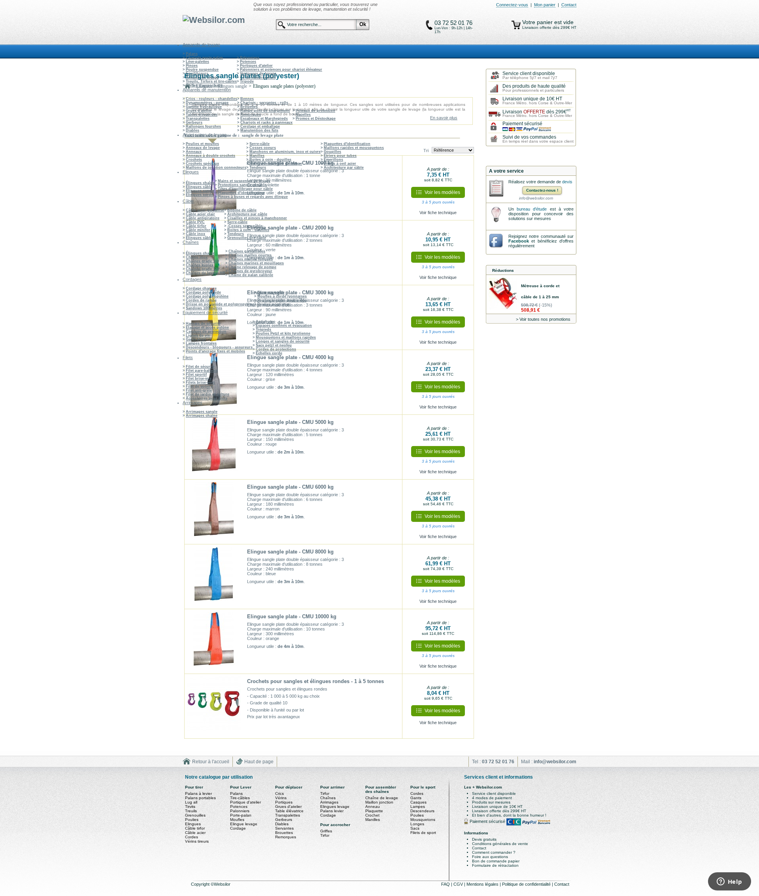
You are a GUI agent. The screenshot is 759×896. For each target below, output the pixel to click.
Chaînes (328, 798)
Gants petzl (196, 339)
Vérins (281, 798)
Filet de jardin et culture (207, 394)
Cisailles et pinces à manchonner (257, 218)
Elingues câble (199, 187)
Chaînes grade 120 (202, 269)
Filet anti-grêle (199, 390)
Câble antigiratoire (202, 218)
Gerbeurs (194, 122)
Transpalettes (198, 118)
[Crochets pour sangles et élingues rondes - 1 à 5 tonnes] (214, 706)
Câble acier (195, 832)
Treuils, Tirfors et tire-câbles (211, 81)
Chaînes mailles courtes (250, 255)
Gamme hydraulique (204, 107)
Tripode (247, 81)
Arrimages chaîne (201, 416)
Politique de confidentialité (527, 884)
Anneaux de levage (203, 148)
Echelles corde (269, 353)
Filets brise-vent (200, 382)
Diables (192, 130)
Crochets (194, 160)
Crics (279, 793)
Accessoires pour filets (206, 398)
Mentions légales (483, 884)
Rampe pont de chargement (265, 111)
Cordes (191, 837)
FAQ (446, 884)
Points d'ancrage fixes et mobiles (215, 351)
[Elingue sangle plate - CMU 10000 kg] (214, 641)
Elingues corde (199, 195)
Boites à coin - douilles (270, 160)
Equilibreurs (197, 73)
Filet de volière (199, 386)
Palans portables (200, 798)
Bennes (247, 99)
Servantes (284, 828)
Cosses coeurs (262, 148)
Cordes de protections (276, 349)
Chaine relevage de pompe (252, 267)
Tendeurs (257, 167)
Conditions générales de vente (500, 843)
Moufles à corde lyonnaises (282, 296)
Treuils (191, 811)
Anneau (372, 806)
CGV (458, 884)
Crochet (372, 815)
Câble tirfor (196, 226)
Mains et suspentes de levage (275, 164)
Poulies (191, 819)
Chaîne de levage (381, 798)
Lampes (417, 806)
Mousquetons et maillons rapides (286, 337)
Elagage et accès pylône (207, 327)
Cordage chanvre (201, 288)
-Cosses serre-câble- (245, 226)
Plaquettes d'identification (347, 144)
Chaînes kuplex (199, 265)
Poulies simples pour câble (281, 300)
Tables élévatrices (201, 115)
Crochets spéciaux (202, 164)
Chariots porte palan (204, 58)
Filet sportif (196, 374)
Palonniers (249, 58)
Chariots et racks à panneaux (266, 122)
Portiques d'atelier (256, 66)
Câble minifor (198, 230)
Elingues (193, 824)
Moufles (237, 819)
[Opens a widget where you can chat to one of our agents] (729, 882)
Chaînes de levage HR (205, 273)
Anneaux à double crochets (210, 156)
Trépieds (263, 329)
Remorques (250, 115)
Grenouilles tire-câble (246, 238)
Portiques (284, 802)
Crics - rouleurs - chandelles (211, 99)
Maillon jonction (379, 802)
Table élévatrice (289, 811)
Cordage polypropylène (207, 296)
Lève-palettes (197, 62)
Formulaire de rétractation (495, 865)
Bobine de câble (242, 210)
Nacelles (303, 115)
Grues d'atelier (199, 111)
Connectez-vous (512, 4)
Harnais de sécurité (203, 324)
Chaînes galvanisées (246, 251)
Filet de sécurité (200, 367)
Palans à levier (198, 793)
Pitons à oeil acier (340, 164)
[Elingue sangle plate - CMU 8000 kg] (214, 576)
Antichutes (265, 322)
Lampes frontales (201, 343)
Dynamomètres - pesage (207, 103)
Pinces (192, 66)
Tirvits (190, 806)
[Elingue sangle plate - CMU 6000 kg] (214, 512)
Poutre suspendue (202, 70)
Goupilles (332, 152)
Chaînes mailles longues (250, 259)
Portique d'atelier (245, 802)
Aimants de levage (202, 77)
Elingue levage (243, 824)
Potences (248, 62)
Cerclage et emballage (260, 126)
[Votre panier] (516, 25)
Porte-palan (240, 815)
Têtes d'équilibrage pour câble (245, 189)
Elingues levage (334, 806)
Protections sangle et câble (242, 185)
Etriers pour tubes (340, 156)
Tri (426, 150)
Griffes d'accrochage (204, 85)
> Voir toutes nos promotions (543, 319)
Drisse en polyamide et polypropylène (220, 304)
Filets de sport (423, 832)
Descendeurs (422, 811)
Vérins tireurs (197, 841)
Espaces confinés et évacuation (284, 326)
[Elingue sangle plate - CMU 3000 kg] (214, 317)
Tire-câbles (240, 798)
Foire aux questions (490, 857)
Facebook (518, 241)
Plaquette (374, 811)
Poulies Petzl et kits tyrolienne (283, 333)
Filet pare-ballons (201, 371)
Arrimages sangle (201, 412)
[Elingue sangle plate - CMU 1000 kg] (214, 188)
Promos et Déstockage (316, 118)
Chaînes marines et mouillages (256, 263)
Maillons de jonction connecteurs (216, 167)
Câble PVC (195, 222)
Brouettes (249, 107)
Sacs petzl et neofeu (274, 345)
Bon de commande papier (495, 861)
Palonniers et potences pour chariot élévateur (281, 70)
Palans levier (332, 811)
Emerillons (333, 160)
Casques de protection (206, 331)
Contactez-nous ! (542, 190)
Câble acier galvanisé (205, 210)
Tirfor (324, 793)
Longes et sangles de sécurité (283, 341)
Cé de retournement (258, 77)
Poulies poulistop (273, 304)
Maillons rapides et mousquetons (354, 148)
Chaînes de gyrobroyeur (250, 271)
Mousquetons (422, 819)
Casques (418, 802)
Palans (192, 54)
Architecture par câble (344, 167)
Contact (568, 4)
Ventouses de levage (258, 73)
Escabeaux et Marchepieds (264, 118)
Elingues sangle (200, 191)
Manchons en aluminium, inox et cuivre (285, 152)
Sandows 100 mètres (204, 308)
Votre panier (538, 22)
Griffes (326, 831)
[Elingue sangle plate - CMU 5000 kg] (214, 447)
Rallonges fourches (203, 126)
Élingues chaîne (200, 183)
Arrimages (329, 802)
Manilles (256, 156)
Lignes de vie (198, 335)
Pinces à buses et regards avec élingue (253, 197)
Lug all (191, 802)
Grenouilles (195, 815)
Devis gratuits (484, 839)
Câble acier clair (200, 214)
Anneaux (194, 152)
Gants (415, 798)
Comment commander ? (493, 852)
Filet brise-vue (198, 378)
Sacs (414, 828)
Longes (417, 824)
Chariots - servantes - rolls (264, 103)
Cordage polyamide (203, 292)
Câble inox (195, 234)
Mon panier (544, 4)
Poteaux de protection (315, 111)
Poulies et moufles (202, 144)
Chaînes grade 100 (202, 261)
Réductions (503, 270)
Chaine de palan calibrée (250, 275)
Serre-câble (259, 144)
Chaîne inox (197, 257)
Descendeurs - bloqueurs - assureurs (219, 347)
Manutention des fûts (259, 130)
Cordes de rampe (201, 300)
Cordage (238, 828)
